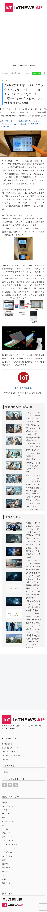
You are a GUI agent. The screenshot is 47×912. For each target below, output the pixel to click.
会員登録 (36, 73)
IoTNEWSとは (7, 744)
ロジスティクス (7, 806)
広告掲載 (5, 73)
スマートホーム (14, 109)
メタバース (6, 833)
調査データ (6, 883)
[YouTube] (15, 785)
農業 (3, 825)
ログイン (27, 73)
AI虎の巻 (23, 65)
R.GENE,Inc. (12, 728)
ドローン (5, 875)
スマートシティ (7, 837)
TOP (2, 109)
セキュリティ (7, 868)
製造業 (4, 802)
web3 (4, 879)
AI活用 (33, 65)
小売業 (4, 810)
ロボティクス (7, 856)
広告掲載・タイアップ (10, 748)
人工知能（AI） (7, 852)
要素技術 (5, 864)
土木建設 (5, 829)
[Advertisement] (23, 36)
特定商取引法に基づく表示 (11, 755)
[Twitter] (10, 785)
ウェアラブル (7, 871)
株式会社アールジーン (21, 726)
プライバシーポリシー (10, 752)
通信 (3, 860)
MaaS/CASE (6, 814)
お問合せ (5, 759)
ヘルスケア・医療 (8, 821)
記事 (14, 65)
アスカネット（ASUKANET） (17, 121)
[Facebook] (4, 785)
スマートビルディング (10, 844)
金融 (3, 818)
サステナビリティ (8, 848)
